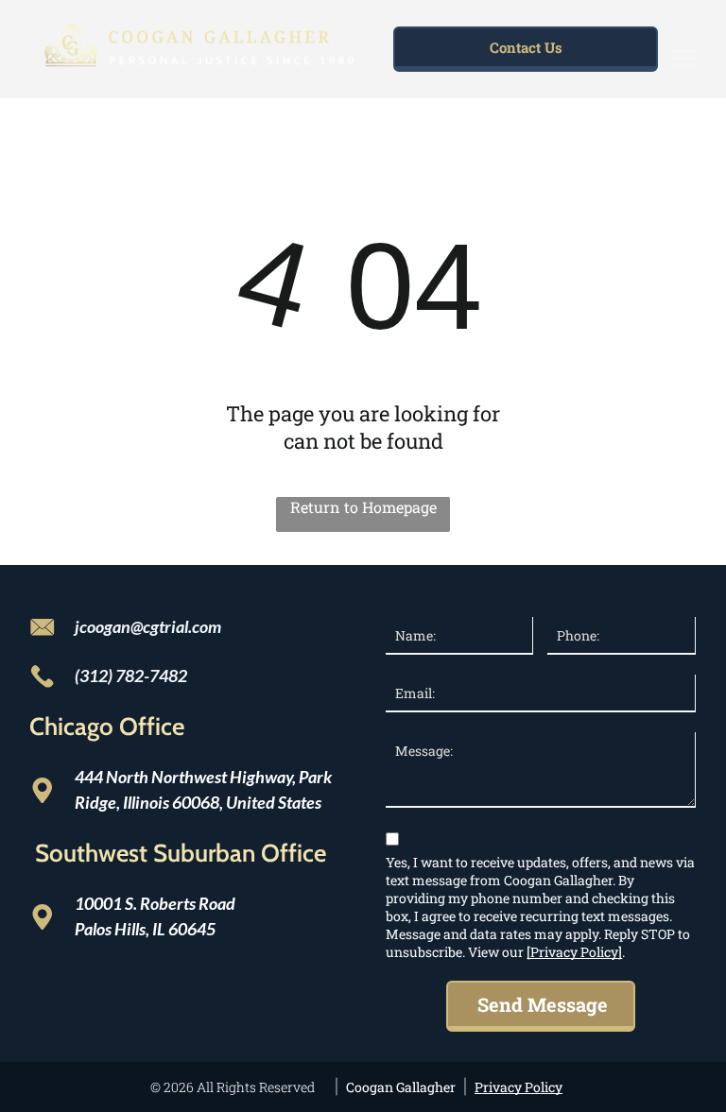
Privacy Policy (518, 1087)
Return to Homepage (363, 507)
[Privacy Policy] (574, 952)
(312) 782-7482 (131, 675)
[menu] (684, 58)
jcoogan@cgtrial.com (148, 626)
